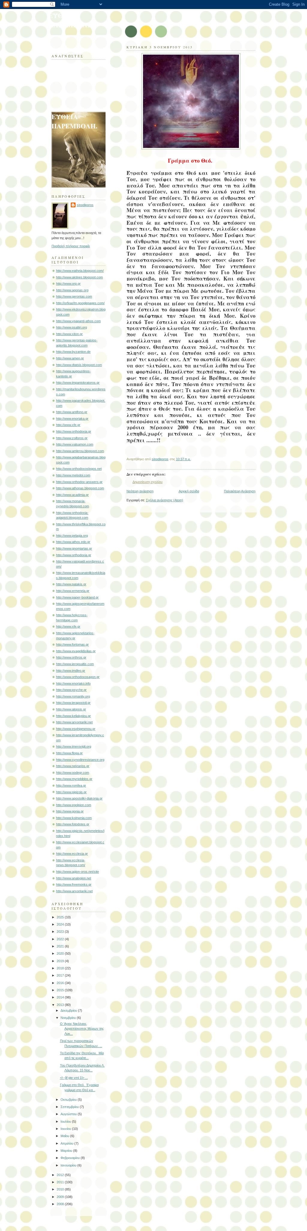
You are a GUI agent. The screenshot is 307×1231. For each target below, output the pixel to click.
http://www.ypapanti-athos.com (78, 321)
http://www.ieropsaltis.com (75, 664)
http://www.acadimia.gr (72, 495)
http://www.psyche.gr (71, 690)
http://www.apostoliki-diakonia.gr (79, 798)
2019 (61, 961)
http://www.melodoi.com (73, 475)
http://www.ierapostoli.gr (73, 702)
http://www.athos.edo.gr (73, 542)
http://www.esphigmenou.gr (75, 729)
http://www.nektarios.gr (72, 766)
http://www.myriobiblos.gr (74, 779)
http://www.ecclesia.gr (72, 853)
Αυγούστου (69, 1114)
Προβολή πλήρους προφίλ (71, 246)
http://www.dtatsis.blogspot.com (79, 365)
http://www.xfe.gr (68, 425)
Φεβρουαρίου (71, 1158)
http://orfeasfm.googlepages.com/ (80, 303)
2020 (61, 953)
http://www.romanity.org (73, 696)
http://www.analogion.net (73, 878)
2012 (61, 1175)
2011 (61, 1182)
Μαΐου (65, 1136)
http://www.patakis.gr (71, 584)
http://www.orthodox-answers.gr (79, 482)
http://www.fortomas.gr (72, 644)
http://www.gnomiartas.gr (74, 548)
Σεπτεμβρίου (70, 1107)
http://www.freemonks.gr (73, 884)
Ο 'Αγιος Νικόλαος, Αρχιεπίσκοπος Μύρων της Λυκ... (82, 1028)
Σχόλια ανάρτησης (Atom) (164, 500)
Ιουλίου (66, 1121)
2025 (61, 917)
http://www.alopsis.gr (71, 709)
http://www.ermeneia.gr (72, 591)
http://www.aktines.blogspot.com (79, 277)
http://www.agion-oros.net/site (77, 871)
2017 (61, 975)
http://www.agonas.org (72, 290)
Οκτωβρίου (69, 1099)
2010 (61, 1189)
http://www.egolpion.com (73, 805)
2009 (61, 1197)
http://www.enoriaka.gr (72, 418)
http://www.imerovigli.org (73, 746)
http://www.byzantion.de (73, 351)
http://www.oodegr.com (72, 772)
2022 (61, 939)
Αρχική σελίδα (189, 491)
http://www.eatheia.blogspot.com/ (80, 270)
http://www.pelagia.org (72, 535)
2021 (61, 946)
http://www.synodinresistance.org (80, 759)
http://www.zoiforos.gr (72, 438)
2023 (61, 931)
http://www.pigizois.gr (71, 792)
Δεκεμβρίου (69, 1010)
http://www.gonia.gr (70, 811)
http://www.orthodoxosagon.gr (78, 677)
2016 (61, 983)
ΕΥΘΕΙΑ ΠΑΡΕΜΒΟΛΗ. (71, 20)
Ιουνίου (66, 1128)
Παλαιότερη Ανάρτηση (239, 491)
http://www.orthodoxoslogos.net (79, 468)
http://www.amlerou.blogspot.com (80, 451)
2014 (61, 997)
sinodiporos (85, 205)
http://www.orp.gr (68, 283)
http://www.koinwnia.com (74, 818)
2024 (61, 924)
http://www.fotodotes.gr (72, 824)
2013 (61, 1005)
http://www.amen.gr (70, 358)
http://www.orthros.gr (71, 657)
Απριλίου (67, 1143)
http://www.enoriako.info (73, 683)
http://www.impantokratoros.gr (78, 382)
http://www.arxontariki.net (74, 722)
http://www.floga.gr (69, 753)
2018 (61, 968)
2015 (61, 990)
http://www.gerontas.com (74, 296)
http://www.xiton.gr (69, 334)
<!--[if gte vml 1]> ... (74, 1077)
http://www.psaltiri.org (71, 327)
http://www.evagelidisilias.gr (76, 651)
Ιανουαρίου (69, 1165)
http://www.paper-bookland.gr (77, 597)
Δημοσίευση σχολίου (147, 482)
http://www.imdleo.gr (70, 670)
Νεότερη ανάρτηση (140, 491)
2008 (61, 1204)
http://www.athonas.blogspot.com (80, 488)
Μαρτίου (67, 1150)
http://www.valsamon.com (74, 444)
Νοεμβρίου (69, 1017)
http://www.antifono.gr (71, 412)
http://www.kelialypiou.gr (73, 716)
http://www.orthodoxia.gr (73, 431)
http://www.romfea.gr (71, 785)
